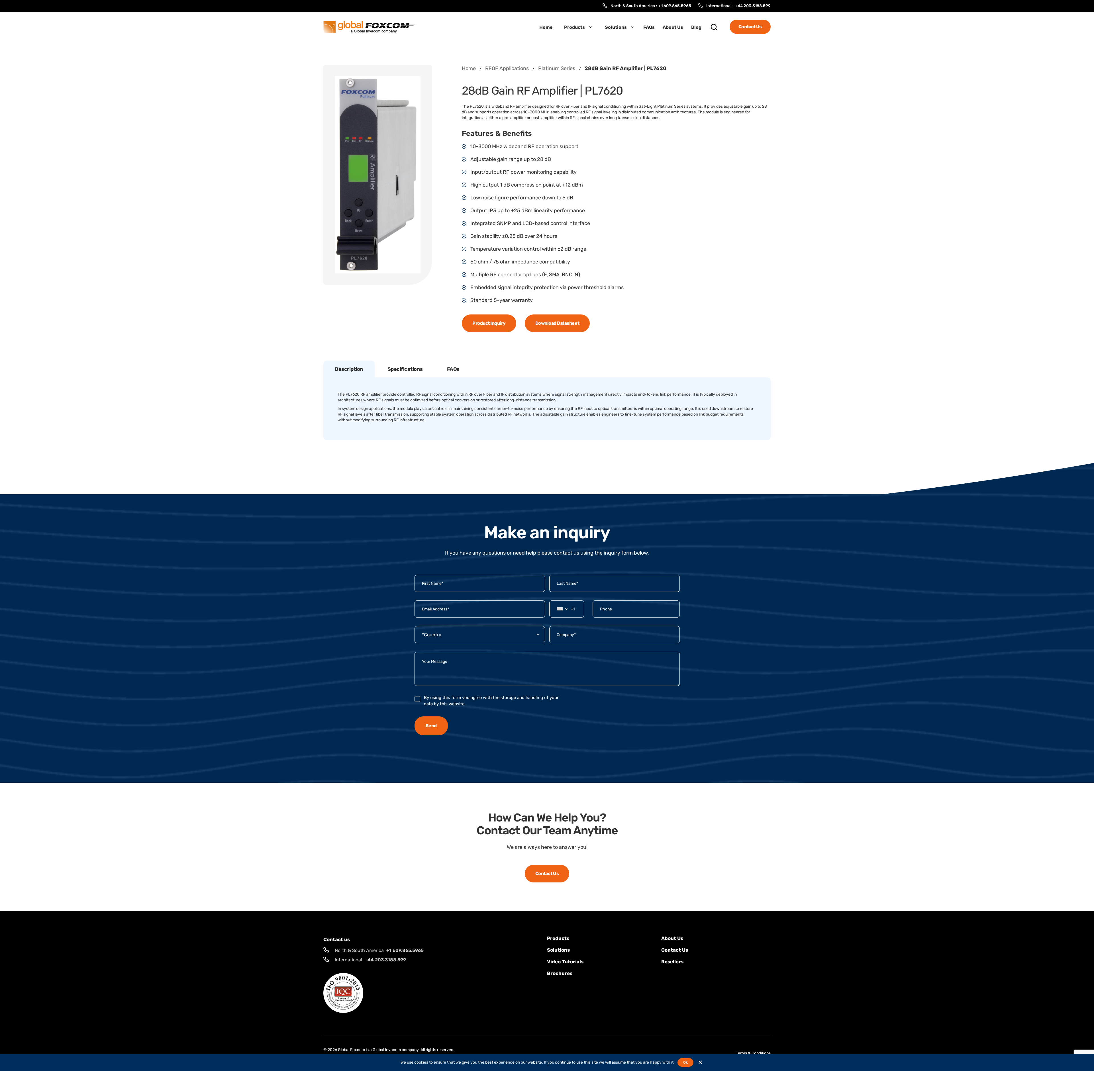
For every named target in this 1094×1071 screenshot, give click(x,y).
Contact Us (750, 26)
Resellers (672, 961)
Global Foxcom (351, 1049)
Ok (685, 1062)
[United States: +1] (561, 609)
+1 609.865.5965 (674, 5)
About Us (673, 27)
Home (546, 27)
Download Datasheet (557, 323)
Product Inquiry (489, 323)
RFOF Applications (507, 68)
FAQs (649, 27)
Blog (696, 27)
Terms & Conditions (753, 1053)
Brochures (559, 973)
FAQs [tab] (453, 369)
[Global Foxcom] (369, 26)
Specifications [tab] (405, 369)
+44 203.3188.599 (753, 5)
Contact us (674, 950)
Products (574, 27)
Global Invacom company (396, 1049)
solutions (558, 950)
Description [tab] (349, 369)
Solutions (616, 27)
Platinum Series (556, 68)
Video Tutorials (565, 961)
